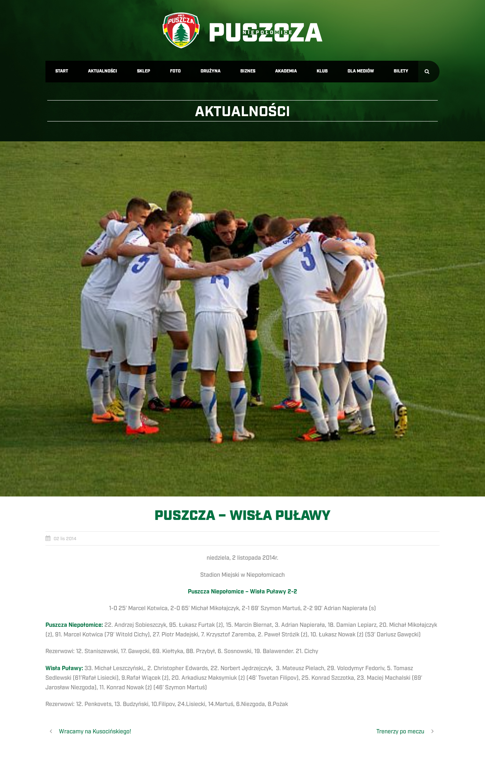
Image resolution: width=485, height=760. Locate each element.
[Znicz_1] (242, 318)
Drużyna (210, 71)
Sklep (143, 71)
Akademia (286, 71)
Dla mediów (361, 71)
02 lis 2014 (65, 539)
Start (61, 71)
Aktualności (102, 71)
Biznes (247, 71)
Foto (175, 71)
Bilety (401, 71)
